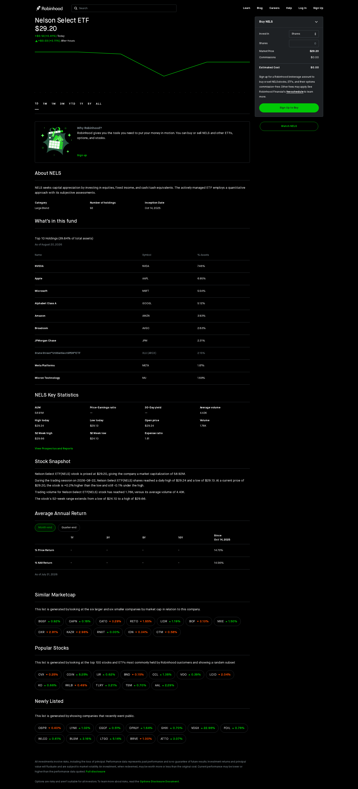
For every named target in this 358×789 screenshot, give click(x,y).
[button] (37, 106)
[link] (246, 8)
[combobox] (126, 8)
